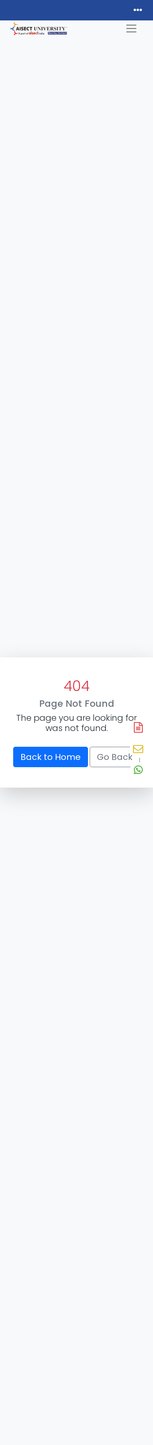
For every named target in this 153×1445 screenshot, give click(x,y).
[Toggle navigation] (131, 28)
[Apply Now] (138, 728)
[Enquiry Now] (138, 749)
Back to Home (50, 757)
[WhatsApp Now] (138, 770)
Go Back (115, 757)
